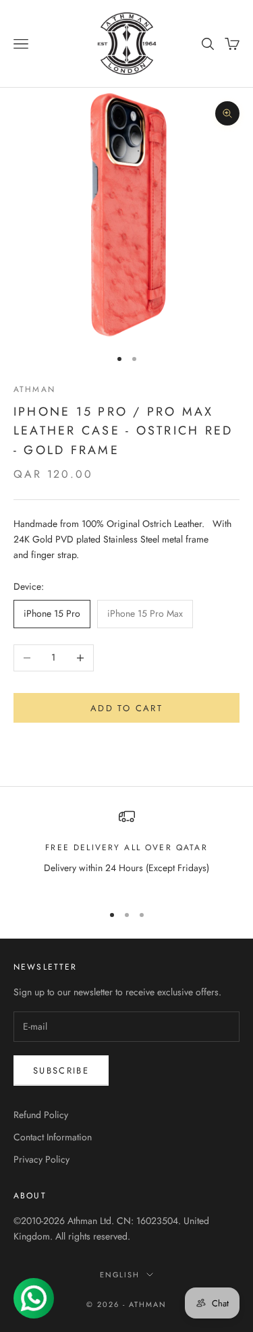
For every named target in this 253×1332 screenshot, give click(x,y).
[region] (126, 849)
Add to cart (126, 708)
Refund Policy (40, 1114)
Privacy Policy (41, 1159)
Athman (34, 389)
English (120, 1274)
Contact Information (52, 1137)
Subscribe (61, 1070)
